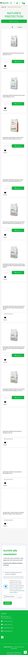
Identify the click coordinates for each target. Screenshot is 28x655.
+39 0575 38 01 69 (7, 624)
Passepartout (17, 652)
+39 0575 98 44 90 (8, 628)
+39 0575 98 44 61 (7, 621)
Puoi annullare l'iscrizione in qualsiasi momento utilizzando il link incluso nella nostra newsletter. (13, 577)
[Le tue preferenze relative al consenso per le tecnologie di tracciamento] (25, 652)
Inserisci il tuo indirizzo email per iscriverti (12, 564)
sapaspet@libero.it (8, 631)
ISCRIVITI (7, 603)
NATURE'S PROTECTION (14, 14)
